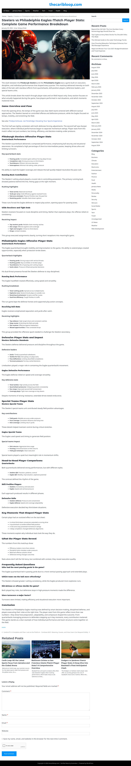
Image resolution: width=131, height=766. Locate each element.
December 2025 (97, 93)
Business (95, 157)
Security (94, 199)
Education (95, 164)
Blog (65, 11)
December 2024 (97, 132)
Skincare (94, 203)
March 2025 (95, 123)
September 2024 (97, 142)
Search (94, 16)
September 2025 (97, 103)
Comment (6, 691)
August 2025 (96, 106)
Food (93, 180)
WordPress (90, 763)
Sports (27, 11)
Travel (50, 11)
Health (58, 11)
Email (5, 723)
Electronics (95, 167)
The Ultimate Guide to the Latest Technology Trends (109, 40)
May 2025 (95, 116)
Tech (43, 11)
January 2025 (96, 129)
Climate (94, 160)
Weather (36, 11)
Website (5, 731)
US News (6, 11)
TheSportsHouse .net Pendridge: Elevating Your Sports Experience (35, 121)
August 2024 (96, 145)
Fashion (94, 173)
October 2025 (96, 100)
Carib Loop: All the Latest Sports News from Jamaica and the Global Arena (16, 663)
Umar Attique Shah (20, 28)
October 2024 (96, 139)
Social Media (96, 206)
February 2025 (96, 126)
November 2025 (97, 97)
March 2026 (95, 84)
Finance (94, 177)
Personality (95, 193)
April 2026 (95, 80)
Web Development (98, 229)
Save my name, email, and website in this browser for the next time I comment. (35, 739)
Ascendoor (74, 763)
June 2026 (95, 74)
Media (94, 190)
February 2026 (96, 87)
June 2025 (95, 113)
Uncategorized (97, 219)
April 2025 (95, 119)
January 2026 (96, 90)
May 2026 (95, 77)
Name (5, 715)
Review (94, 196)
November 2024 (97, 136)
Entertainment (96, 170)
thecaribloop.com (65, 4)
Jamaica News (17, 11)
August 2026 (96, 67)
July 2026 (94, 71)
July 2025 (94, 110)
